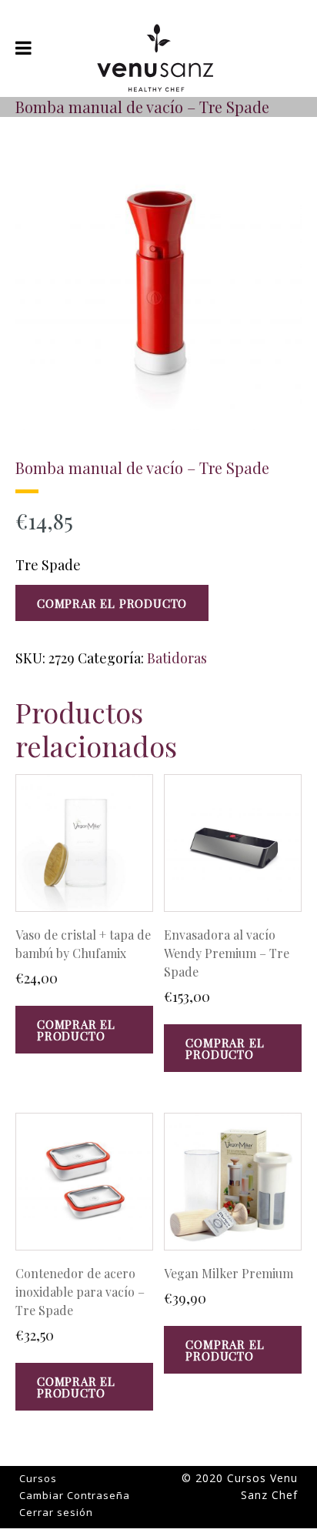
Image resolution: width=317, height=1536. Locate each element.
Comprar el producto (112, 603)
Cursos (38, 1478)
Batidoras (177, 658)
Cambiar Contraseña (74, 1495)
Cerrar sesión (56, 1512)
